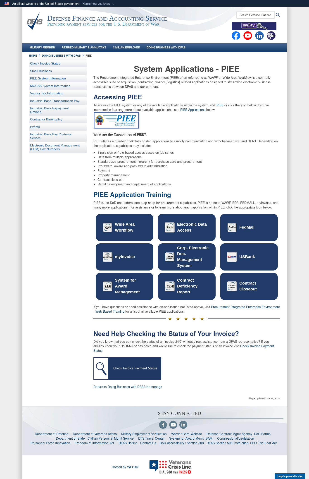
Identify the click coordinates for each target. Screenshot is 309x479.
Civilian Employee (126, 47)
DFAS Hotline (128, 443)
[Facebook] (236, 35)
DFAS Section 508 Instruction (227, 443)
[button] (99, 3)
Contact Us (148, 443)
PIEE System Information (48, 78)
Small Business (41, 71)
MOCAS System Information (50, 86)
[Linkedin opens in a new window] (259, 35)
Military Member (42, 47)
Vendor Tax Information (46, 93)
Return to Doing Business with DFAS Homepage (127, 386)
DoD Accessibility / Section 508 (182, 443)
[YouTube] (173, 425)
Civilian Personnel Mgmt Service (111, 438)
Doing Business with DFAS (166, 47)
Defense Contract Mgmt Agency (229, 433)
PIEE (219, 105)
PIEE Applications (192, 109)
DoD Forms (262, 433)
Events (35, 127)
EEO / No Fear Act (264, 443)
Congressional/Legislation (235, 438)
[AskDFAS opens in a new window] (271, 35)
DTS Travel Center (151, 438)
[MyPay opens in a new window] (254, 25)
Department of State (70, 438)
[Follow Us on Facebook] (163, 425)
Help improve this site (290, 476)
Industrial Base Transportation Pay (54, 101)
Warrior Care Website (186, 433)
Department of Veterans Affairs (95, 433)
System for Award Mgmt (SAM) (191, 438)
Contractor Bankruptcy (46, 119)
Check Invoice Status (45, 63)
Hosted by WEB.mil (125, 467)
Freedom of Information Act (94, 443)
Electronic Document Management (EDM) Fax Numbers (55, 147)
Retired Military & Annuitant (84, 47)
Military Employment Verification (144, 433)
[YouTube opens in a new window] (247, 35)
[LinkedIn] (183, 425)
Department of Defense (51, 433)
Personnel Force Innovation (50, 443)
